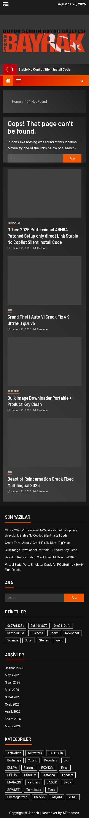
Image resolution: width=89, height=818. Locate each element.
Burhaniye (14, 760)
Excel (64, 767)
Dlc (10, 310)
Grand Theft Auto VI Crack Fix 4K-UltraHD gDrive (37, 543)
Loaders (67, 775)
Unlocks (39, 797)
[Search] (82, 81)
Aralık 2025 (12, 711)
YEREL (72, 797)
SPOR (68, 782)
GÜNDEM (30, 775)
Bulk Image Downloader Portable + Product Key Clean (41, 550)
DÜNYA (12, 767)
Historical (49, 775)
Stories (44, 640)
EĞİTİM (12, 775)
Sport (28, 640)
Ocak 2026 (12, 704)
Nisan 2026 (12, 682)
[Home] (8, 81)
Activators (35, 753)
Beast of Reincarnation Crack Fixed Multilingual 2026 (40, 557)
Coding (32, 760)
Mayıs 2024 (13, 726)
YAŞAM (56, 797)
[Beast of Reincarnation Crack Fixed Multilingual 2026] (44, 442)
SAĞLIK (52, 782)
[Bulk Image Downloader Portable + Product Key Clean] (44, 361)
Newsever (49, 813)
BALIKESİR (56, 753)
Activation (14, 753)
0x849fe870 (39, 625)
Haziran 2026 (14, 668)
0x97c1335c (15, 625)
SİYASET (13, 789)
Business (37, 633)
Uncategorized (17, 797)
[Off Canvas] (5, 4)
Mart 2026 (12, 690)
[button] (18, 81)
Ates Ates (43, 248)
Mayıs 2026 (13, 675)
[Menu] (18, 81)
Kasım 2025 (13, 719)
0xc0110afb (62, 625)
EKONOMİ (47, 767)
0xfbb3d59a (15, 633)
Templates (14, 223)
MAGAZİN (14, 782)
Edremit (29, 767)
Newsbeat (72, 633)
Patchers (34, 782)
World (59, 640)
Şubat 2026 (13, 697)
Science (12, 640)
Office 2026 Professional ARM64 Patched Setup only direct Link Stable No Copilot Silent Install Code (43, 236)
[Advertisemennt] (44, 40)
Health (54, 633)
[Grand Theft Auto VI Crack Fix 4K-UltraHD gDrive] (44, 280)
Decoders (13, 391)
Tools (51, 789)
